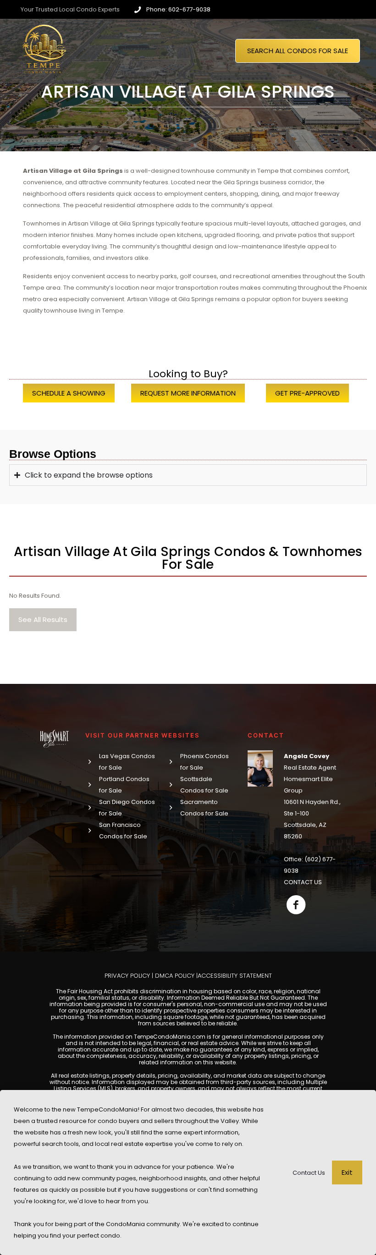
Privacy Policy (127, 975)
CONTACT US (303, 882)
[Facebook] (296, 905)
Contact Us (309, 1172)
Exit (347, 1172)
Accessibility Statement (235, 975)
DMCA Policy (174, 975)
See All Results (42, 619)
